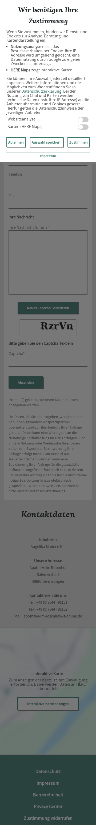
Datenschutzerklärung (41, 91)
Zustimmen (78, 142)
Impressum (48, 156)
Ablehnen (16, 142)
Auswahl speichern (47, 142)
